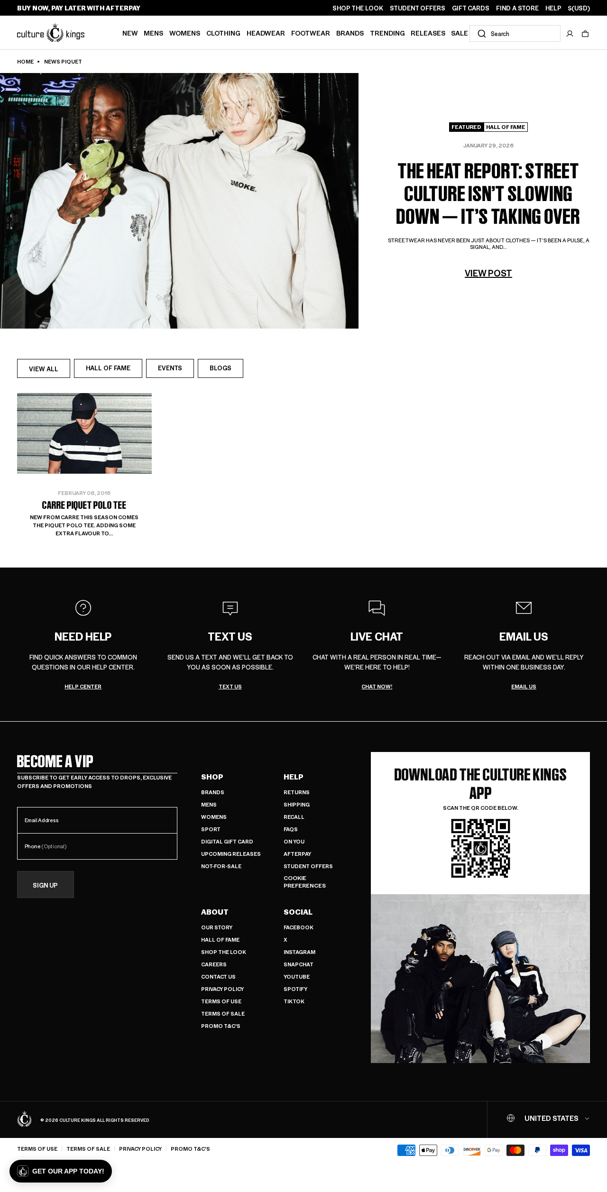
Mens (153, 32)
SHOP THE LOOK (357, 8)
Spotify (295, 989)
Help (294, 776)
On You (294, 841)
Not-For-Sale (221, 866)
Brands (350, 32)
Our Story (216, 927)
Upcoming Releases (231, 854)
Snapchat (298, 964)
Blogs (220, 367)
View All (49, 371)
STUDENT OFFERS (417, 8)
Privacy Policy (222, 989)
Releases (428, 32)
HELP (553, 8)
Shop (212, 776)
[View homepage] (50, 32)
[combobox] (515, 33)
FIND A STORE (517, 8)
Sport (211, 829)
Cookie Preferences (305, 881)
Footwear (310, 32)
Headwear (266, 32)
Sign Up (45, 884)
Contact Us (218, 976)
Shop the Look (223, 952)
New (130, 32)
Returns (297, 792)
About (215, 912)
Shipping (297, 804)
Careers (214, 964)
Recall (294, 817)
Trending (387, 32)
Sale (459, 32)
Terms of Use (221, 1001)
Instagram (299, 952)
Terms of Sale (223, 1013)
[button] (585, 33)
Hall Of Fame (108, 367)
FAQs (291, 829)
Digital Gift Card (227, 841)
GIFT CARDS (470, 8)
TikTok (294, 1001)
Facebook (298, 927)
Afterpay (297, 854)
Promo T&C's (220, 1026)
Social (298, 912)
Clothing (223, 32)
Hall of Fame (220, 939)
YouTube (297, 976)
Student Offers (308, 866)
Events (170, 367)
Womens (184, 32)
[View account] (570, 33)
